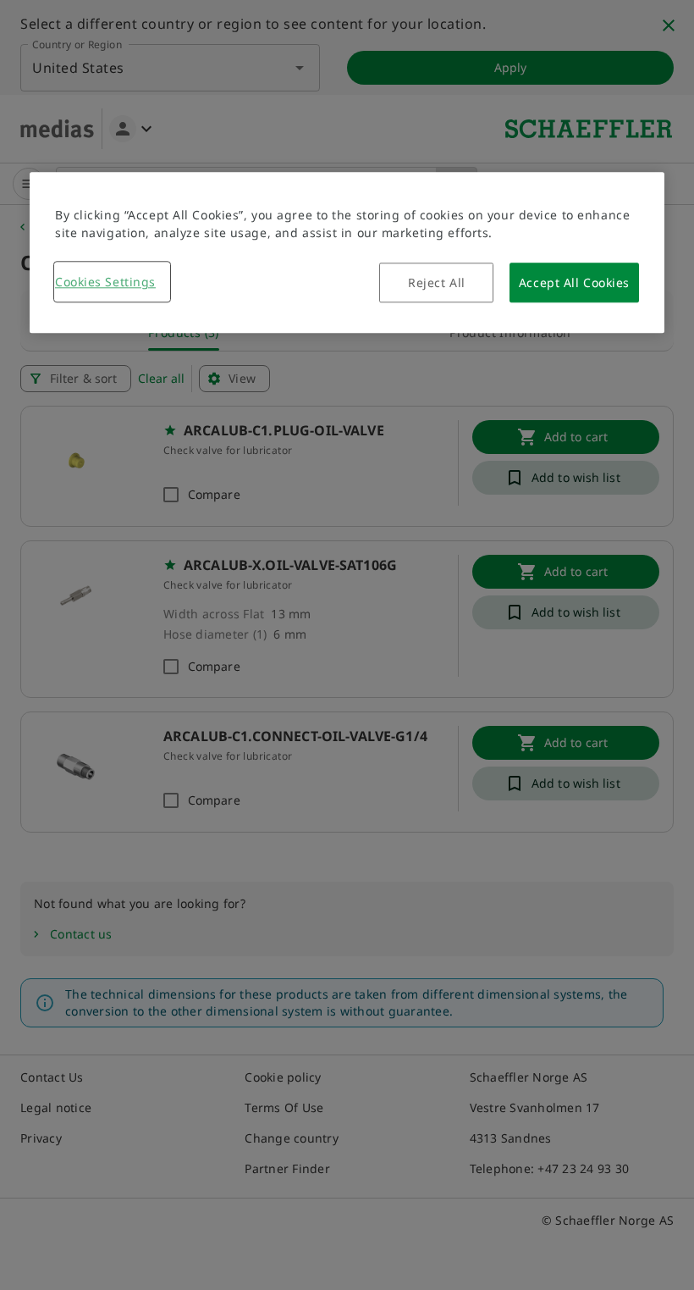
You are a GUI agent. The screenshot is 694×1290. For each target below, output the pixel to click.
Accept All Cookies (574, 283)
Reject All (436, 283)
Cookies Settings (105, 282)
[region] (347, 253)
